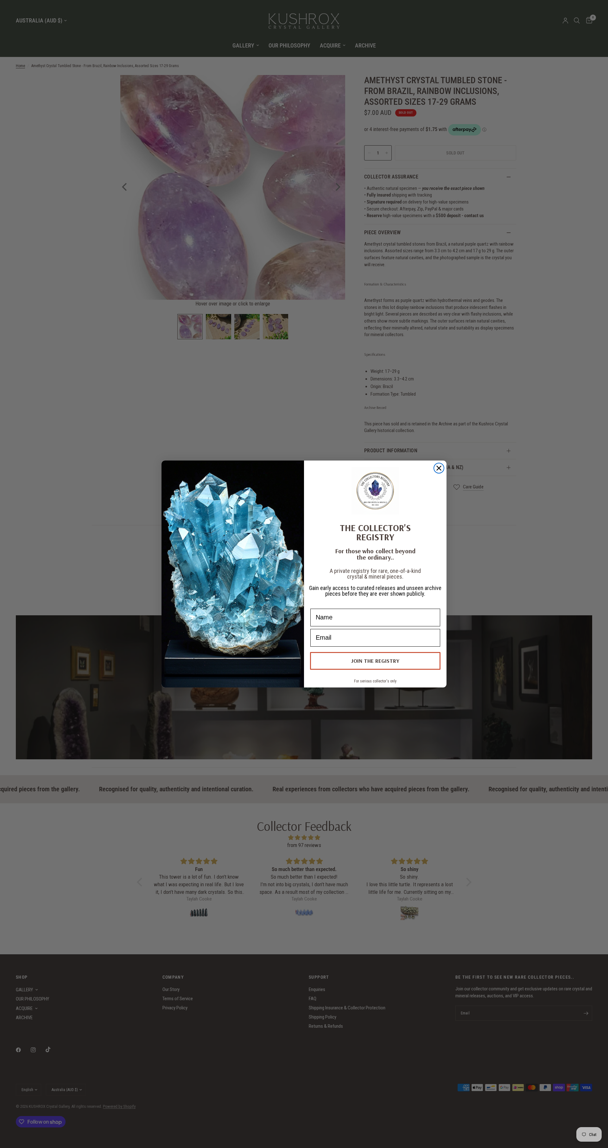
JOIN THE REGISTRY (375, 660)
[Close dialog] (439, 468)
